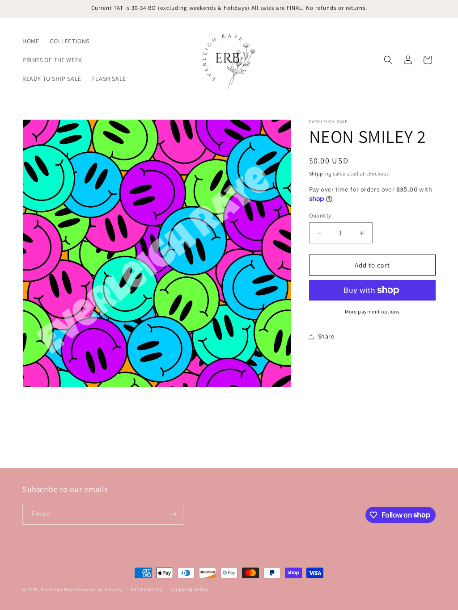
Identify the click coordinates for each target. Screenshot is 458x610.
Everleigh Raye (58, 589)
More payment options (372, 311)
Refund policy (146, 589)
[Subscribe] (173, 514)
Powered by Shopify (99, 589)
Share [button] (326, 336)
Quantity (320, 215)
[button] (388, 60)
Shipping (320, 173)
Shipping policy (189, 589)
